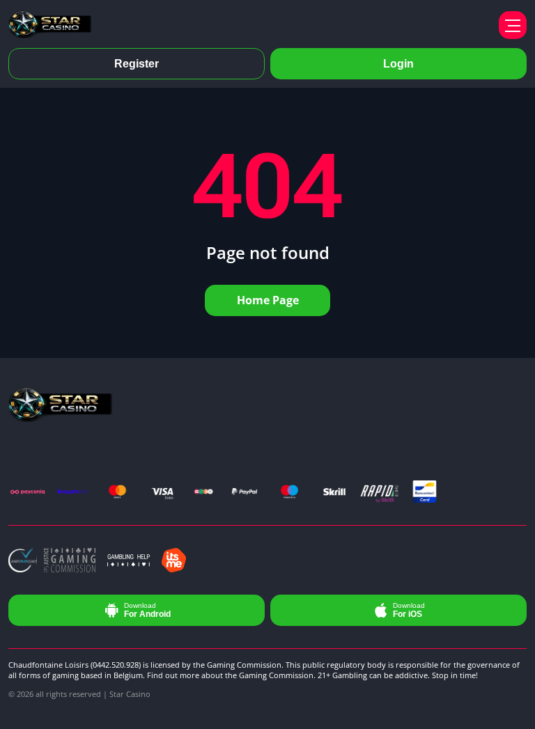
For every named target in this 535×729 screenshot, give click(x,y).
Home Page (268, 300)
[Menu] (513, 25)
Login (398, 64)
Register (136, 64)
